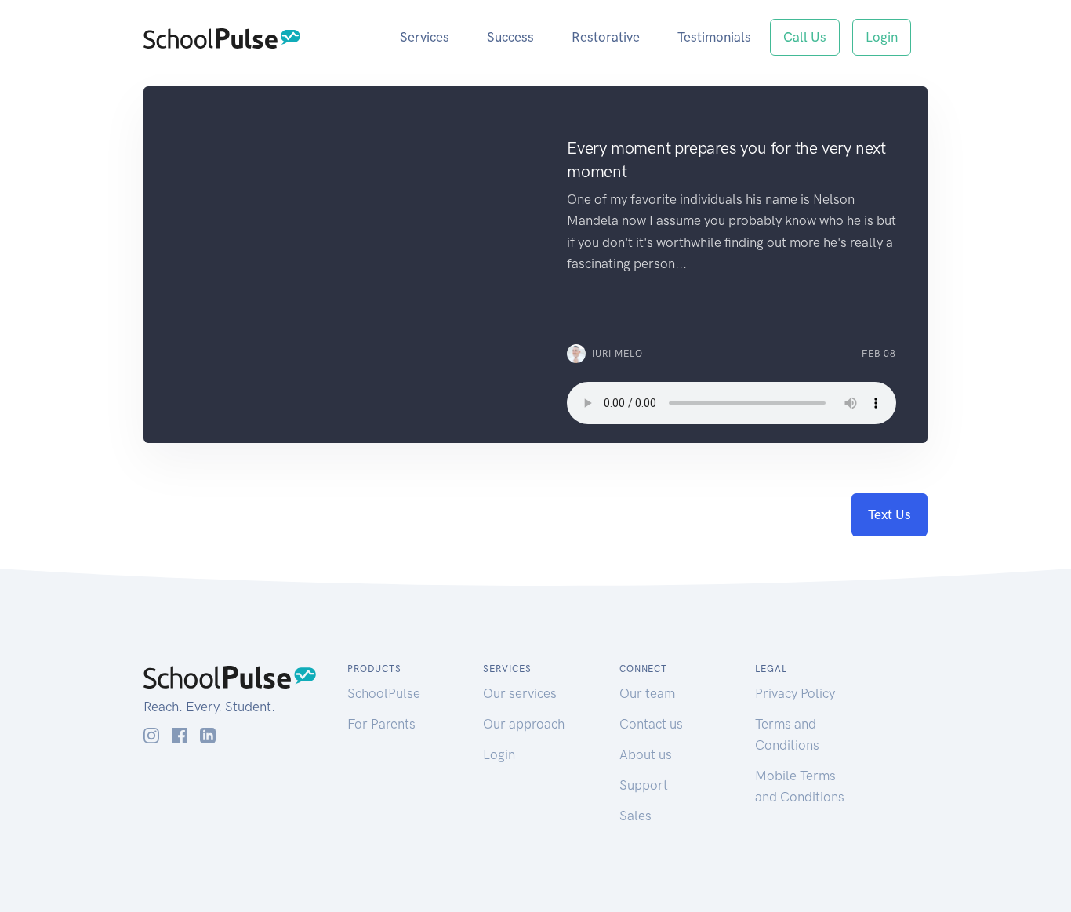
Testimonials (714, 37)
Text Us (889, 514)
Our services (520, 693)
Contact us (651, 724)
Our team (647, 693)
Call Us (804, 37)
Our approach (524, 724)
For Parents (381, 724)
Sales (635, 815)
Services (424, 37)
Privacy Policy (795, 693)
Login (882, 37)
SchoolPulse (383, 693)
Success (510, 37)
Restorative (606, 37)
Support (643, 785)
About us (645, 754)
